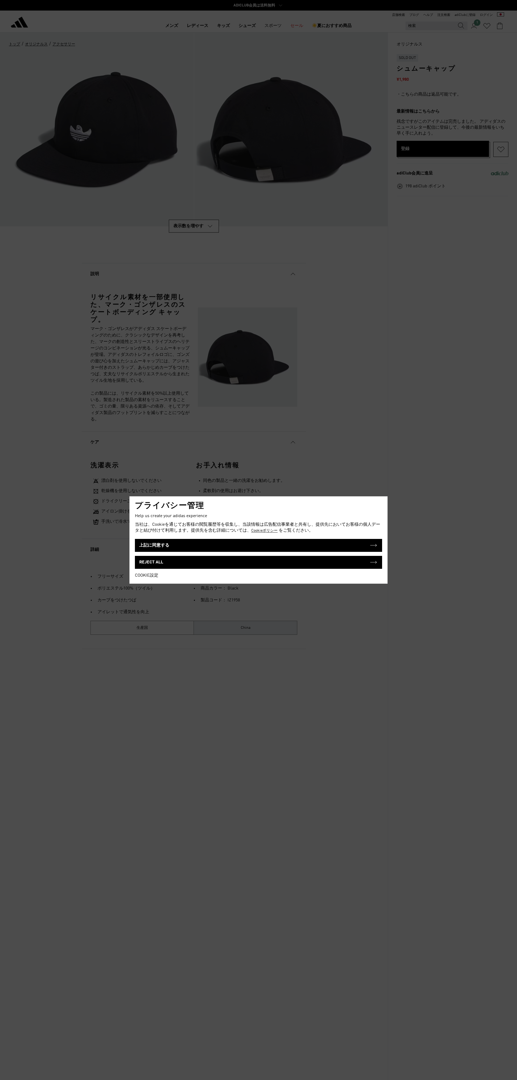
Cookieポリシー (264, 530)
